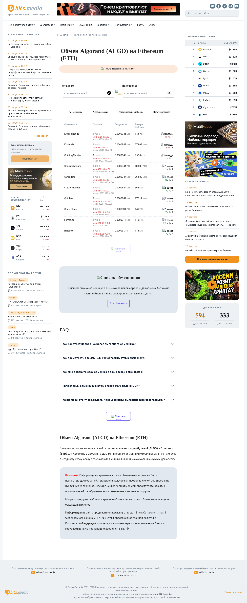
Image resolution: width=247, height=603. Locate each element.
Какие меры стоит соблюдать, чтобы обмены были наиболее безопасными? (114, 399)
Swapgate (69, 176)
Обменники (85, 24)
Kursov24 (69, 144)
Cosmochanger (72, 166)
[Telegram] (230, 6)
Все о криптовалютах (21, 24)
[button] (110, 93)
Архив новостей (233, 592)
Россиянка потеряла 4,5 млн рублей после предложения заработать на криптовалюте (29, 113)
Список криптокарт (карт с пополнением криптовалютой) (29, 333)
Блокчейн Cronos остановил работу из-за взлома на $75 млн (29, 127)
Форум (140, 24)
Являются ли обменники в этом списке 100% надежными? (101, 385)
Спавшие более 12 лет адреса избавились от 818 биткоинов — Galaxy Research (29, 58)
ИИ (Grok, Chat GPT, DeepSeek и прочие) (28, 301)
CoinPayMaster (72, 155)
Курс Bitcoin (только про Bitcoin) (24, 349)
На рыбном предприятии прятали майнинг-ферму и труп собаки (25, 99)
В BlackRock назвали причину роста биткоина (209, 250)
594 (200, 315)
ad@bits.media (206, 572)
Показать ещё (120, 250)
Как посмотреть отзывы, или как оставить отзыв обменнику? (104, 358)
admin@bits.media (45, 572)
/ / (168, 137)
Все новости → (44, 135)
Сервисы (103, 24)
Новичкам (67, 24)
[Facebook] (218, 6)
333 (224, 315)
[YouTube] (236, 6)
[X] (224, 6)
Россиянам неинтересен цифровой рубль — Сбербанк (29, 45)
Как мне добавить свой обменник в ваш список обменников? (103, 372)
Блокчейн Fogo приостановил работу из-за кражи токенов (29, 86)
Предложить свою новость (212, 259)
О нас (152, 24)
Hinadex (68, 230)
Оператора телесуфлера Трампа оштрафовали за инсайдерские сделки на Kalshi (29, 72)
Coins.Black (70, 209)
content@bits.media (126, 575)
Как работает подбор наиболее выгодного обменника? (99, 344)
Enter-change (71, 133)
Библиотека (47, 24)
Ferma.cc (69, 220)
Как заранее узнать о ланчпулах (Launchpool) (24, 285)
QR (177, 597)
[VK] (212, 6)
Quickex (68, 198)
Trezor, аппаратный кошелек (22, 316)
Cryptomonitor (72, 187)
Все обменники (118, 303)
